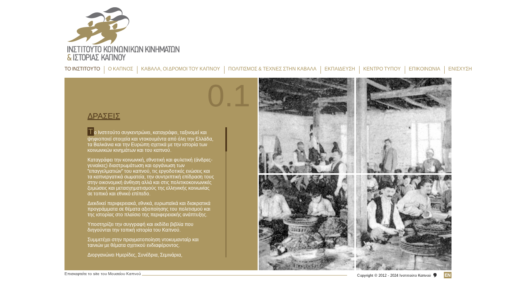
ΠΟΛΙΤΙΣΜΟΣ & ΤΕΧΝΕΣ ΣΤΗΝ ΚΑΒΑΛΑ (272, 69)
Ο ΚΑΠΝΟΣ (120, 69)
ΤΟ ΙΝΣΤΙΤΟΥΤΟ (82, 69)
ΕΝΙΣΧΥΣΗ (460, 69)
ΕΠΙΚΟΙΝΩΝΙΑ (424, 69)
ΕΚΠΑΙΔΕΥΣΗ (340, 69)
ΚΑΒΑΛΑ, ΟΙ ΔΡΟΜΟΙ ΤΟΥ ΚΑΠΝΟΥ (180, 69)
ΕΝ (448, 275)
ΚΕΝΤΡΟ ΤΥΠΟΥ (382, 69)
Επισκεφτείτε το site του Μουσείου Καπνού (102, 273)
